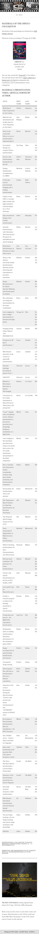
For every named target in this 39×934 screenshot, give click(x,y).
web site (19, 919)
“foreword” (22, 75)
